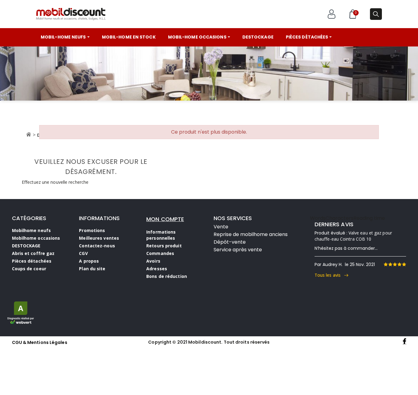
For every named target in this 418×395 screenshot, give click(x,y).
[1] (385, 264)
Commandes (160, 253)
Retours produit (164, 246)
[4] (399, 264)
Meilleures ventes (99, 238)
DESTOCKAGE (26, 246)
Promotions (92, 230)
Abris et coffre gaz (33, 253)
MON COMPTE (165, 219)
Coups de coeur (29, 268)
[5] (404, 264)
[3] (395, 264)
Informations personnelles (161, 235)
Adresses (156, 268)
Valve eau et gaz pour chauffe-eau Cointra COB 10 (353, 236)
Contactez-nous (97, 246)
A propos (89, 261)
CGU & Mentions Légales (39, 342)
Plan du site (92, 268)
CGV (83, 253)
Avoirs (153, 261)
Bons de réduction (166, 276)
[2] (390, 264)
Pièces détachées (32, 261)
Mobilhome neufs (31, 230)
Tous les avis (330, 275)
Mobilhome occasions (36, 238)
